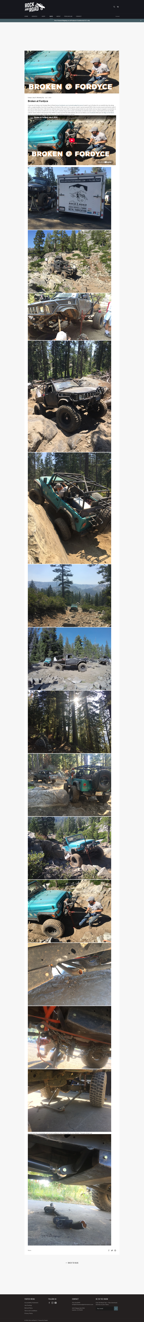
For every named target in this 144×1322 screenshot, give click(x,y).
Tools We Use (68, 16)
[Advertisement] (71, 39)
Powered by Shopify (43, 1320)
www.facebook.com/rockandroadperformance (69, 105)
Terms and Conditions (30, 1310)
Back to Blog (72, 1263)
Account (118, 16)
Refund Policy (28, 1308)
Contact (79, 16)
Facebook (93, 112)
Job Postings (28, 1305)
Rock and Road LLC (33, 1320)
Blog (51, 16)
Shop (43, 16)
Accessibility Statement (31, 1302)
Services (34, 16)
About (58, 16)
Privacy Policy (28, 1313)
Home (26, 16)
